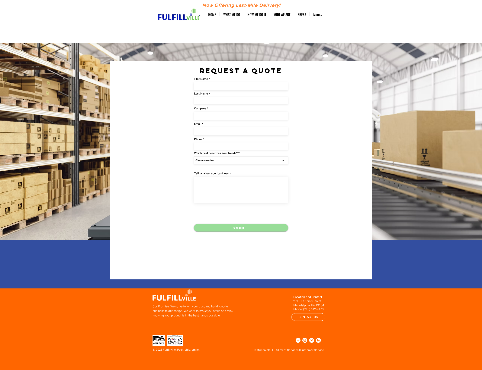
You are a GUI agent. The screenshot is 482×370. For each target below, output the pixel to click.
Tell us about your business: (212, 173)
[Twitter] (311, 340)
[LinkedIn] (318, 340)
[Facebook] (298, 340)
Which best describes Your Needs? (216, 153)
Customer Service (312, 350)
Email (197, 124)
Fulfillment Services (285, 350)
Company (200, 108)
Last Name (201, 93)
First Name (201, 79)
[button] (232, 14)
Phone (198, 139)
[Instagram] (304, 340)
